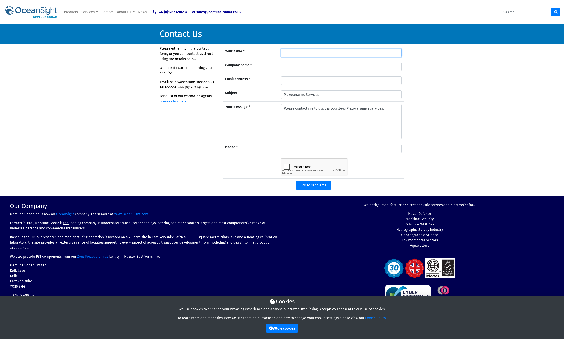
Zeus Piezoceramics (92, 256)
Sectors (107, 12)
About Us (124, 12)
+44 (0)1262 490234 (172, 12)
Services (88, 12)
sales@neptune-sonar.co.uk (218, 12)
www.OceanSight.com (131, 214)
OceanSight (65, 214)
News (142, 12)
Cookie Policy (375, 318)
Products (71, 12)
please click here (173, 101)
